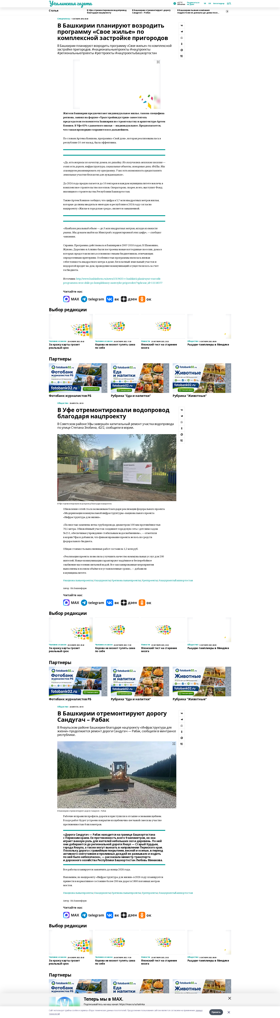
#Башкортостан (176, 580)
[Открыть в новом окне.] (71, 299)
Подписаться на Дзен (193, 3)
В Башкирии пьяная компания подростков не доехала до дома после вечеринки (198, 11)
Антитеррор (218, 3)
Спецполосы (63, 19)
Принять (216, 1012)
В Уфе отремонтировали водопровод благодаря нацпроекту (107, 11)
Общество (62, 403)
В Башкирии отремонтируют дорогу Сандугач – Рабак (151, 11)
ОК (209, 3)
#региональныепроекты (126, 580)
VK (205, 3)
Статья (53, 10)
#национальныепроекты (78, 580)
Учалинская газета (70, 3)
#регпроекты (150, 580)
